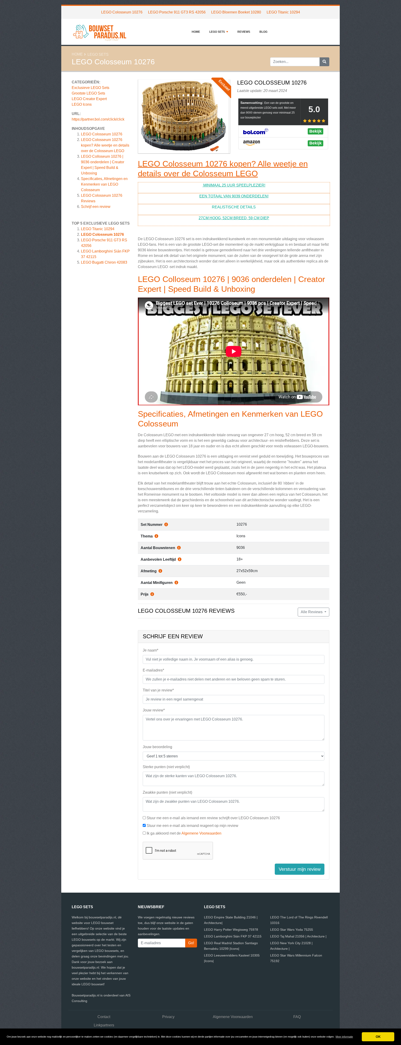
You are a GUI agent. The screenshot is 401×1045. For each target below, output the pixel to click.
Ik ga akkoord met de (184, 833)
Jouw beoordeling (157, 747)
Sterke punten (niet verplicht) (166, 767)
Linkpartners (104, 1025)
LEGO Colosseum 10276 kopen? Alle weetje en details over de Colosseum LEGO (105, 145)
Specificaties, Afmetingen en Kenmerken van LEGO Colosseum (104, 184)
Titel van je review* (158, 690)
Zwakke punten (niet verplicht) (167, 792)
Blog (263, 31)
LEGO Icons (82, 104)
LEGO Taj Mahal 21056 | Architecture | (298, 936)
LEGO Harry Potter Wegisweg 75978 (231, 929)
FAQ (297, 1017)
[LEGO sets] (101, 32)
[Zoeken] (324, 61)
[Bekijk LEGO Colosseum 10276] (184, 117)
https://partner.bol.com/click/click (98, 119)
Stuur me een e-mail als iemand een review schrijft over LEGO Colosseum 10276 (213, 818)
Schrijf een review (95, 207)
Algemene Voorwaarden (201, 833)
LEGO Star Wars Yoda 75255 (291, 929)
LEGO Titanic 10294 (283, 12)
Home (196, 31)
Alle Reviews (312, 612)
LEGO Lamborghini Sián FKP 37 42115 (233, 936)
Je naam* (150, 650)
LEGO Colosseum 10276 (121, 12)
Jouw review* (154, 710)
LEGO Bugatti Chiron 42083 (104, 262)
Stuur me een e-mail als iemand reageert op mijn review (192, 826)
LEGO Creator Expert (89, 99)
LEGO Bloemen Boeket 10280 (236, 12)
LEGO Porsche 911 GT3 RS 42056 (177, 12)
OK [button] (378, 1036)
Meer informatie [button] (344, 1036)
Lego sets (217, 31)
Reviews (243, 31)
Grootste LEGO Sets (88, 93)
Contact (103, 1017)
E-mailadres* (153, 670)
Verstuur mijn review (299, 869)
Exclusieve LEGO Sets (90, 88)
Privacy (168, 1017)
